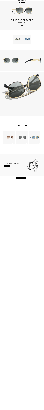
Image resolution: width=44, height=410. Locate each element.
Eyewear (8, 191)
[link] (27, 186)
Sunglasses (11, 191)
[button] (9, 5)
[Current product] (17, 39)
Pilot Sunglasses (15, 191)
